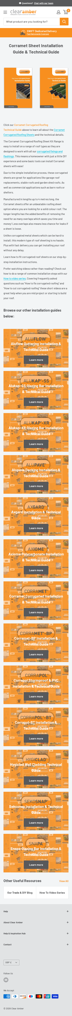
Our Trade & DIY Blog (20, 892)
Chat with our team (43, 3)
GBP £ (8, 962)
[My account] (58, 12)
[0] (65, 12)
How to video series (14, 278)
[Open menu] (5, 12)
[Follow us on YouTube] (5, 979)
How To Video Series (52, 892)
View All (64, 881)
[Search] (64, 21)
